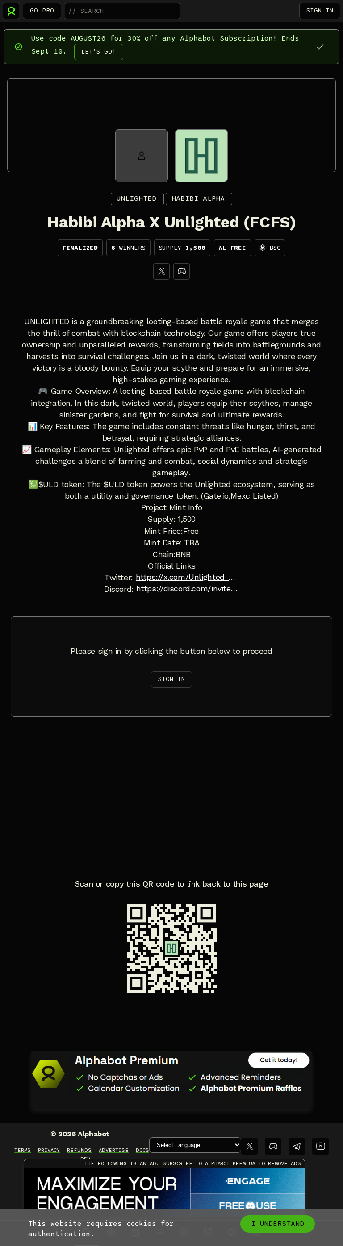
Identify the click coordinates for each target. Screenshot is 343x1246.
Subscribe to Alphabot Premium (209, 1163)
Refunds (79, 1150)
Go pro (42, 10)
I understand (277, 1223)
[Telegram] (297, 1146)
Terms (22, 1150)
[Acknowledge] (320, 46)
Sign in (319, 10)
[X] (161, 271)
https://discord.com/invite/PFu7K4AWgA (187, 589)
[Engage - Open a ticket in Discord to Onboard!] (164, 1192)
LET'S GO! (98, 51)
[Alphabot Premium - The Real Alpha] (171, 1073)
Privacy (49, 1150)
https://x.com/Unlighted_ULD (187, 577)
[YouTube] (320, 1146)
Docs (142, 1150)
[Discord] (181, 271)
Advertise (114, 1150)
